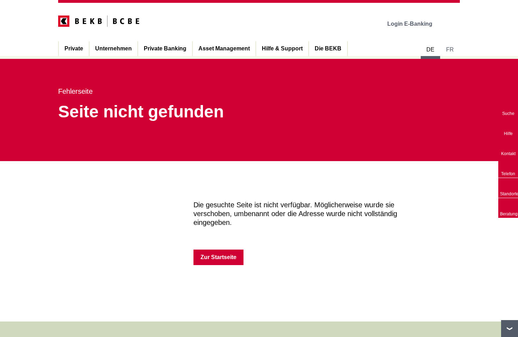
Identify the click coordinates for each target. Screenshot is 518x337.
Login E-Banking (409, 24)
